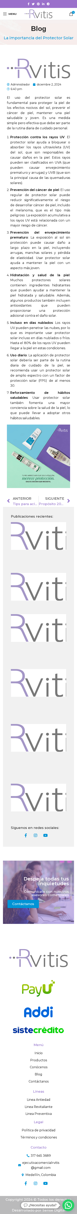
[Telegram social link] (48, 4)
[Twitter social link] (33, 4)
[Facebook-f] (26, 835)
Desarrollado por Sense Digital (38, 1210)
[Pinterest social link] (38, 4)
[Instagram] (36, 835)
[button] (68, 1205)
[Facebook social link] (28, 4)
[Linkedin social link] (43, 4)
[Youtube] (45, 835)
